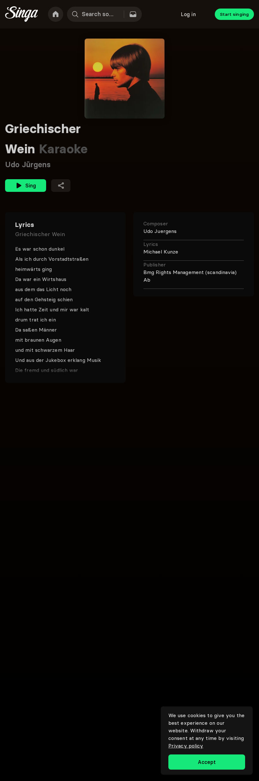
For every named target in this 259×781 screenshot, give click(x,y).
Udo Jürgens (28, 164)
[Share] (60, 185)
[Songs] (133, 14)
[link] (55, 14)
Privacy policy (185, 745)
